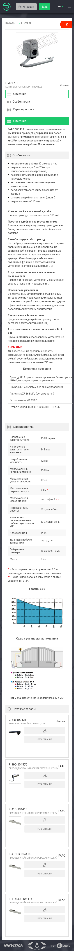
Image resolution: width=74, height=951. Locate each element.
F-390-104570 (18, 764)
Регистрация (26, 6)
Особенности (21, 101)
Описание (19, 94)
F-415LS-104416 (20, 854)
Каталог (11, 23)
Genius (61, 721)
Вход (45, 6)
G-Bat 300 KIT (17, 719)
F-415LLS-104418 (20, 898)
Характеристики (23, 109)
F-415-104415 (18, 809)
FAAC (61, 766)
